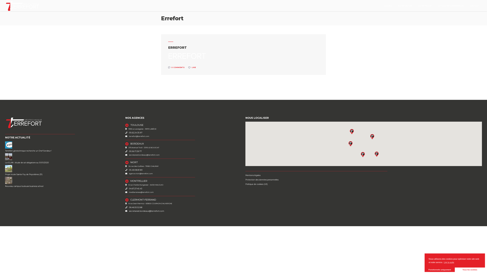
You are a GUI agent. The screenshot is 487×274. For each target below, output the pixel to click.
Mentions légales (252, 175)
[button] (363, 154)
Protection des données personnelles (262, 180)
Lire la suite (449, 262)
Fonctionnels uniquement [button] (440, 270)
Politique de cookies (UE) (256, 184)
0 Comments (178, 67)
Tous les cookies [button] (470, 270)
